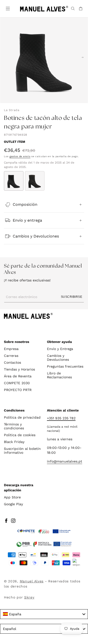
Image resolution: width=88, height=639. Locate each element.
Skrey (29, 597)
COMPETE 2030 (17, 383)
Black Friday (14, 442)
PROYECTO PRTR (18, 390)
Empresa (11, 349)
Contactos (12, 362)
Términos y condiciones (14, 426)
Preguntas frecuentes (65, 366)
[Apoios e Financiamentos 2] (44, 544)
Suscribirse (71, 297)
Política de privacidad (22, 417)
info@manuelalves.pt (64, 461)
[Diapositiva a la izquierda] (6, 57)
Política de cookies (19, 435)
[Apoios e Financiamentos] (44, 531)
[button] (7, 8)
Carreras (11, 356)
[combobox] (44, 614)
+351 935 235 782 (61, 418)
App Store (12, 497)
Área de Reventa (18, 376)
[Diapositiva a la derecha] (82, 57)
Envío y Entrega (60, 349)
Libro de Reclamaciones (59, 375)
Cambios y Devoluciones (58, 357)
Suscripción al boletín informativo (22, 450)
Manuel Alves (32, 581)
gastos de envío (20, 156)
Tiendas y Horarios (19, 369)
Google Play (13, 504)
